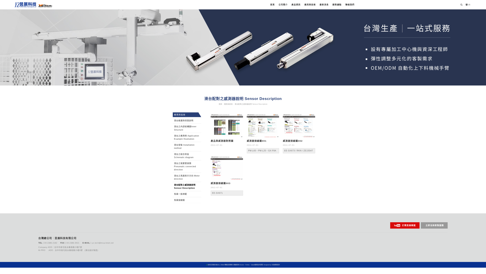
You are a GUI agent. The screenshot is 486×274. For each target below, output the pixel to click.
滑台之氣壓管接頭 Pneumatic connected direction (185, 166)
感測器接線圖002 (293, 141)
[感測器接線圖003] (227, 168)
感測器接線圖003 (220, 183)
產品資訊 (296, 5)
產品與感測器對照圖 (222, 141)
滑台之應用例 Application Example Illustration (186, 137)
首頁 (272, 5)
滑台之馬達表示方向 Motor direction (187, 177)
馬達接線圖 (179, 200)
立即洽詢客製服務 (435, 225)
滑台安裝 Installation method (184, 146)
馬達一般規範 (180, 194)
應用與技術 (310, 5)
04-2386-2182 (50, 243)
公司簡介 (283, 5)
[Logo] (34, 4)
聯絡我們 (350, 5)
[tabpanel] (243, 47)
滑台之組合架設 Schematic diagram (184, 155)
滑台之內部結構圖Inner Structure (185, 128)
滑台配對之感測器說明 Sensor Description (251, 104)
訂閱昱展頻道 (409, 225)
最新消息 (324, 5)
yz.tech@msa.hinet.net (103, 243)
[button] (461, 5)
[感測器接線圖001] (263, 125)
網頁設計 (277, 265)
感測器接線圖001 (257, 141)
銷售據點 (337, 5)
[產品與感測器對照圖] (227, 125)
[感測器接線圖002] (299, 125)
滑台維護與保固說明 (183, 120)
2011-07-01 (216, 145)
